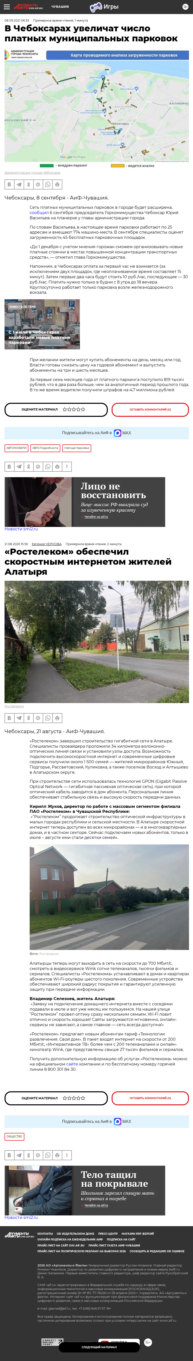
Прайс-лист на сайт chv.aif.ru (60, 1245)
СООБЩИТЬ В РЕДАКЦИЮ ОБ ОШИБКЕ (157, 1251)
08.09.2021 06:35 (17, 20)
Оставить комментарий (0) (150, 409)
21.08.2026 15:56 (16, 544)
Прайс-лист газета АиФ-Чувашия (114, 1245)
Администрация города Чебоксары (32, 172)
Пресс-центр (108, 1233)
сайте (72, 1064)
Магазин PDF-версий (138, 1233)
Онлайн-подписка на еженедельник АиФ (70, 1239)
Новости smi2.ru (21, 529)
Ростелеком (14, 706)
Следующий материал (99, 1347)
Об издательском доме (75, 1233)
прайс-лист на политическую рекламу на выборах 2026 (81, 1251)
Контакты (45, 1233)
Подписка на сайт (121, 1239)
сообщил (39, 212)
